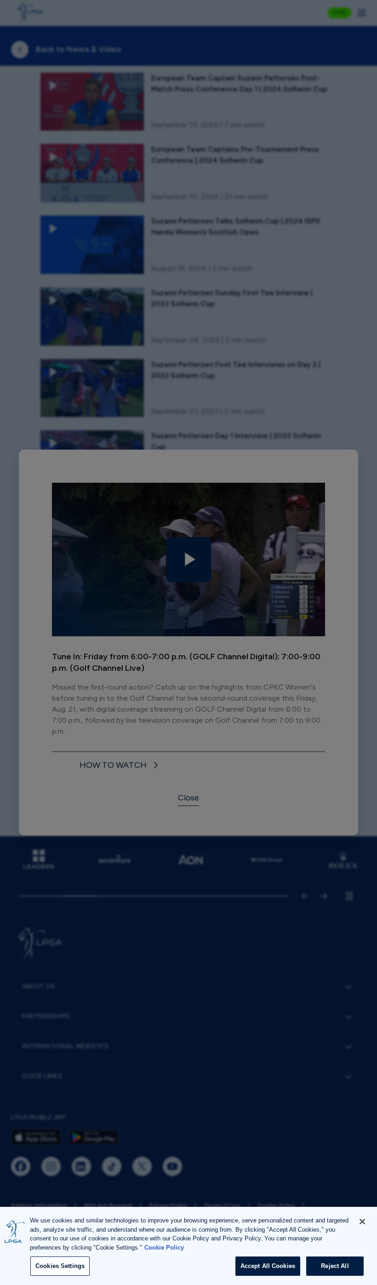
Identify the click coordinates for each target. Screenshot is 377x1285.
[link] (120, 765)
